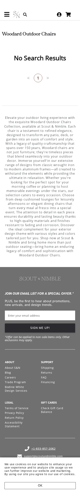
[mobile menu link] (7, 16)
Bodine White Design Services (16, 389)
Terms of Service (17, 408)
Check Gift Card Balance (52, 410)
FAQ (44, 377)
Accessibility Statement (14, 424)
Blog (8, 372)
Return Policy (14, 418)
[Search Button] (25, 14)
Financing (48, 382)
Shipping (47, 368)
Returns (46, 372)
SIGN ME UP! (40, 328)
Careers (10, 377)
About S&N (12, 368)
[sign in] (59, 14)
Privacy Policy (14, 413)
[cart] (68, 14)
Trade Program (15, 382)
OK (40, 485)
